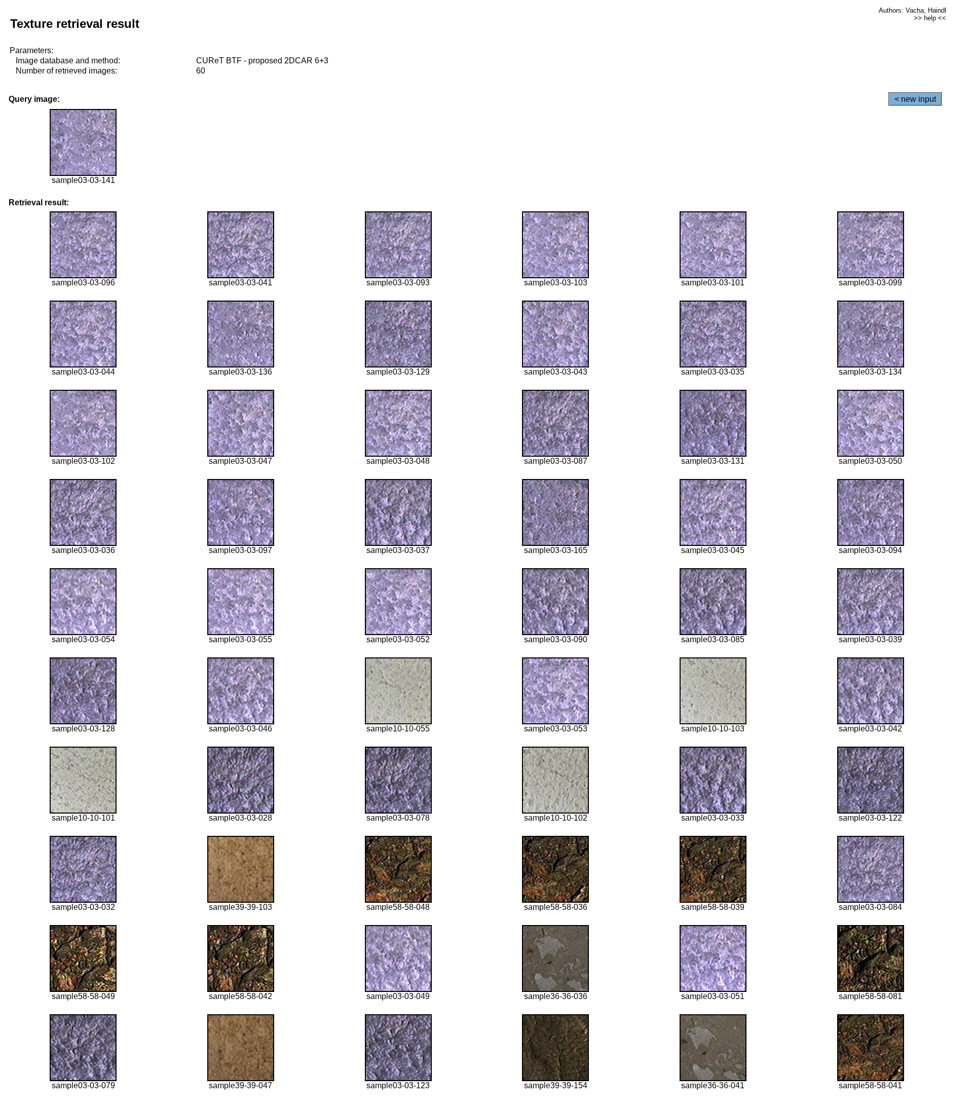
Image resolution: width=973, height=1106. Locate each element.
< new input (915, 99)
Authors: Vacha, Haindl (912, 10)
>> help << (930, 18)
